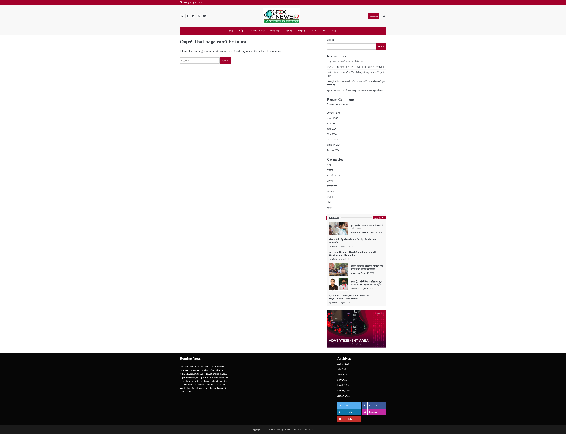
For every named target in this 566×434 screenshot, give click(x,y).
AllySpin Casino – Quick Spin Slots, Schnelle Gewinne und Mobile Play (353, 253)
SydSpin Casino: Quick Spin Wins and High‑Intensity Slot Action (349, 297)
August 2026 (333, 118)
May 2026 (332, 134)
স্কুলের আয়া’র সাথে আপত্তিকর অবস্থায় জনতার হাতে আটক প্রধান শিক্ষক (355, 90)
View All (377, 218)
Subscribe (374, 16)
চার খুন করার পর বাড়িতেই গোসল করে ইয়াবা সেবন (345, 61)
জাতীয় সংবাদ (275, 30)
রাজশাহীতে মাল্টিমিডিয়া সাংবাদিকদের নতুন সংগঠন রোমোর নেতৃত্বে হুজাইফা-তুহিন (366, 283)
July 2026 (331, 123)
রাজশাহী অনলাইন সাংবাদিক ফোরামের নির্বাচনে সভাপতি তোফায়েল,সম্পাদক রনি (356, 67)
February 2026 (334, 145)
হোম (231, 30)
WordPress (309, 429)
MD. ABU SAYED (360, 232)
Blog (329, 164)
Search (330, 40)
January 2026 (333, 150)
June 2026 (332, 128)
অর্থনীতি (241, 30)
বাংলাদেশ (301, 30)
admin (334, 246)
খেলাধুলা (330, 180)
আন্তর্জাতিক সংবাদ (257, 30)
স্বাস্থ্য (334, 30)
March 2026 (332, 139)
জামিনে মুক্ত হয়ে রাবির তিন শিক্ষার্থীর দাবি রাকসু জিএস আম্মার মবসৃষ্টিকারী (367, 267)
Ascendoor (288, 429)
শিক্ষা (324, 30)
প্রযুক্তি (289, 30)
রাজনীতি (314, 30)
